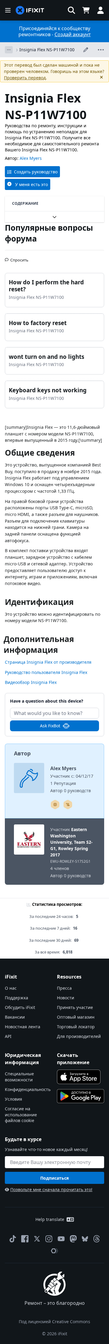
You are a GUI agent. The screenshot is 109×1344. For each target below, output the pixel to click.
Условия (13, 1099)
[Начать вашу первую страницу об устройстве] (55, 804)
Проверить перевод (25, 78)
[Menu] (7, 10)
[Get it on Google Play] (80, 1096)
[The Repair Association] (54, 1250)
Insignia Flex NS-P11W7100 (46, 49)
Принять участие (75, 1007)
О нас (11, 988)
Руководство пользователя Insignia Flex (46, 672)
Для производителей (79, 1036)
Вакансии (15, 1017)
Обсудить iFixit (20, 1007)
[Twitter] (37, 1238)
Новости (65, 998)
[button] (71, 10)
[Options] (9, 49)
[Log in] (100, 10)
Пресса (64, 988)
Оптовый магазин (75, 1017)
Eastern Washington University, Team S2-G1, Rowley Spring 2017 (71, 842)
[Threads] (96, 1238)
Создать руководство (36, 172)
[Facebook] (24, 1238)
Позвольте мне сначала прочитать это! (51, 1189)
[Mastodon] (73, 1238)
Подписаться (54, 1178)
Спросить (19, 257)
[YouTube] (61, 1238)
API (8, 1036)
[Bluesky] (85, 1239)
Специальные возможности (19, 1077)
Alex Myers (31, 158)
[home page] (30, 10)
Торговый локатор (76, 1026)
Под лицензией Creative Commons (54, 1321)
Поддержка (16, 998)
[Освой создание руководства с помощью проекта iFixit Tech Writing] (68, 804)
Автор (22, 753)
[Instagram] (49, 1238)
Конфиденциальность (28, 1089)
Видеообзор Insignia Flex (31, 682)
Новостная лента (22, 1026)
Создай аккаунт (72, 34)
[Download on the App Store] (79, 1077)
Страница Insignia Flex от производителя (48, 662)
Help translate (49, 1219)
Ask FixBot (50, 726)
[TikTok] (12, 1238)
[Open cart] (86, 10)
